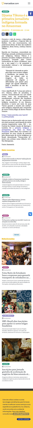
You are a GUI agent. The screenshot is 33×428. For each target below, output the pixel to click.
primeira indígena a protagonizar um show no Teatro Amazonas (16, 130)
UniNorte (8, 87)
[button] (30, 13)
